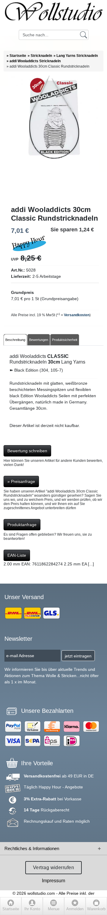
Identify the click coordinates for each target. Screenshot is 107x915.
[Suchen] (83, 34)
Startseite (10, 909)
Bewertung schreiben (27, 450)
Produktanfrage (22, 524)
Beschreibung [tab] (15, 340)
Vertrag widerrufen (53, 867)
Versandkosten (76, 315)
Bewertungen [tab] (38, 340)
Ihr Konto (32, 909)
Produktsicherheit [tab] (64, 340)
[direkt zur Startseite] (53, 14)
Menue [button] (53, 909)
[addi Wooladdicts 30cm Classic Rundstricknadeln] (53, 138)
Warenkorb (96, 909)
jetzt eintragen (78, 656)
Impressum (53, 880)
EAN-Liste (16, 555)
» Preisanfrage (21, 481)
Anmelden (75, 909)
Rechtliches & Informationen (31, 848)
